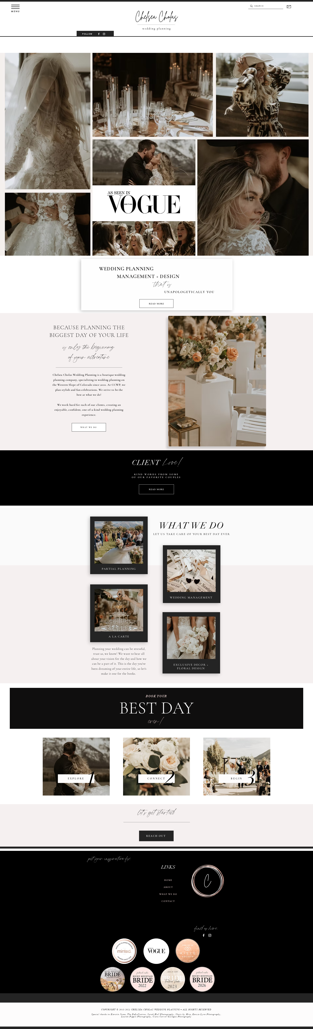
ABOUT (168, 887)
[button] (15, 7)
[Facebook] (98, 33)
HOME (168, 880)
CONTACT (168, 901)
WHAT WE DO (168, 894)
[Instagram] (104, 33)
